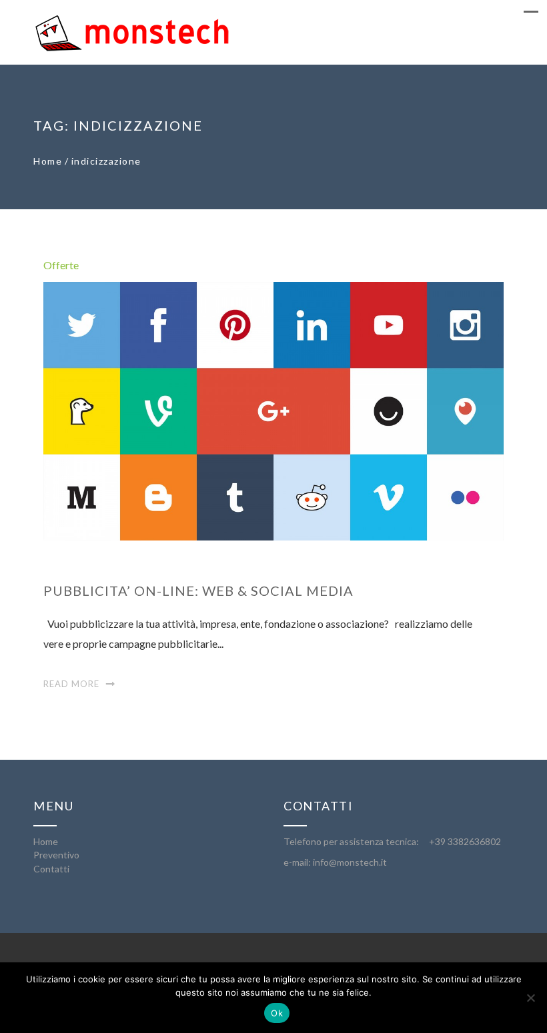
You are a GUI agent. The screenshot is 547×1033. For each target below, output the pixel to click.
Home (47, 161)
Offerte (61, 265)
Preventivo (56, 854)
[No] (530, 997)
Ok (277, 1013)
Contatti (51, 868)
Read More (71, 683)
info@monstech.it (350, 862)
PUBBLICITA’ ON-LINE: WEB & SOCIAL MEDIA (198, 590)
